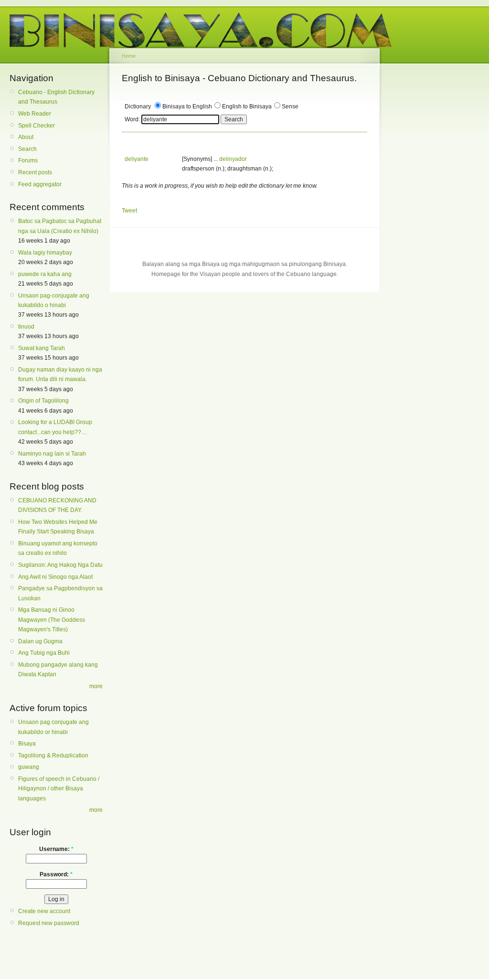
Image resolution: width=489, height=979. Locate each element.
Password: (56, 874)
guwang (28, 767)
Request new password (48, 923)
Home (129, 56)
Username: (56, 849)
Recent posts (35, 172)
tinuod (26, 326)
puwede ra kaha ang (45, 274)
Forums (28, 160)
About (25, 137)
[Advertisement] (424, 218)
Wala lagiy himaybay (45, 252)
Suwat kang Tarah (41, 348)
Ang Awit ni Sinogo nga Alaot (55, 577)
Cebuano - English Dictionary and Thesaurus (56, 97)
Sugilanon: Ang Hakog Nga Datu (60, 565)
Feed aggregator (40, 184)
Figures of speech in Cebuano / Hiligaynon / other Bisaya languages (58, 789)
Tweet (129, 210)
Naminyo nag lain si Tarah (52, 453)
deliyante (137, 159)
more (96, 686)
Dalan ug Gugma (40, 641)
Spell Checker (36, 125)
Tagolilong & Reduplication (53, 755)
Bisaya (27, 743)
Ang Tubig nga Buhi (44, 652)
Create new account (44, 911)
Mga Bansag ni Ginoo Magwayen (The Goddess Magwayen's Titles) (51, 620)
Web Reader (34, 113)
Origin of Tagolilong (43, 400)
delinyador (233, 159)
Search (27, 149)
